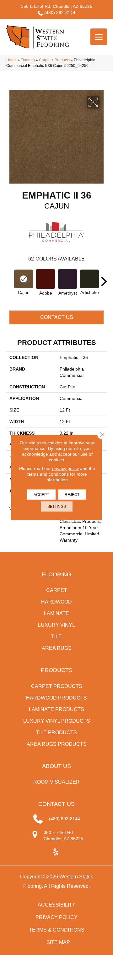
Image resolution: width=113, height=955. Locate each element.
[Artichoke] (89, 279)
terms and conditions (48, 474)
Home (11, 60)
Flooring (28, 60)
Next (103, 278)
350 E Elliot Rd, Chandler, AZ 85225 (56, 6)
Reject (72, 495)
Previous (9, 278)
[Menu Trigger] (98, 36)
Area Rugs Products (57, 744)
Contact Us (56, 317)
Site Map (58, 942)
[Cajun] (24, 279)
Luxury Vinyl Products (56, 721)
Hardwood (56, 601)
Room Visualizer (56, 782)
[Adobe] (45, 279)
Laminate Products (56, 709)
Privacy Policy (56, 917)
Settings (56, 506)
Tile (56, 636)
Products (62, 60)
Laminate (56, 613)
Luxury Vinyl (56, 625)
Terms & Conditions (56, 929)
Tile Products (56, 732)
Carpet (45, 60)
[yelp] (55, 852)
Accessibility (57, 904)
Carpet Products (56, 686)
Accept (41, 495)
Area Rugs (57, 648)
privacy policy (65, 468)
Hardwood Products (56, 697)
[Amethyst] (67, 279)
